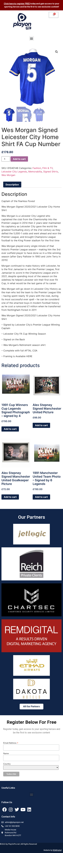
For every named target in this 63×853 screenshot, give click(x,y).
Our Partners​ (31, 517)
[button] (31, 38)
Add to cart (19, 158)
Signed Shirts (50, 171)
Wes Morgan (8, 175)
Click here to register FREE (17, 3)
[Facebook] (4, 809)
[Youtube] (23, 809)
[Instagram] (11, 809)
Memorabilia (35, 171)
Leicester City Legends (14, 171)
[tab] (12, 184)
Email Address (10, 743)
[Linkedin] (29, 809)
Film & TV (47, 168)
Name (6, 753)
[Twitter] (17, 809)
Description (12, 184)
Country (7, 764)
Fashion (37, 168)
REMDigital (57, 850)
